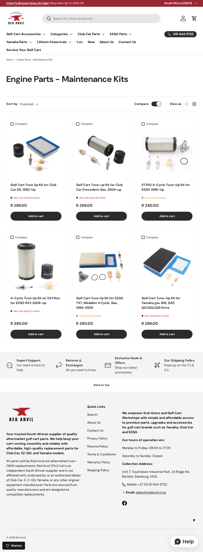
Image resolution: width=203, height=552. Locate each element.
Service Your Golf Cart (23, 50)
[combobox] (101, 18)
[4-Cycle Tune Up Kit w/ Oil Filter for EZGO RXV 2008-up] (36, 266)
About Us (107, 42)
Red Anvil (20, 537)
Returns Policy (97, 446)
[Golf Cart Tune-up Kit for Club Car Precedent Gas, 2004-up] (101, 153)
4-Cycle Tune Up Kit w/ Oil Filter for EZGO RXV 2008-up (35, 300)
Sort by (12, 104)
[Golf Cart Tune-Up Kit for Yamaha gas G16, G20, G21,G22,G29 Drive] (167, 266)
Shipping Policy (98, 470)
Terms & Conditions (101, 454)
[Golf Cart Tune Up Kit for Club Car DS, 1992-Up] (36, 153)
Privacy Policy (97, 438)
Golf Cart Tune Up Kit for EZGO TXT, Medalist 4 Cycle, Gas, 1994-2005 (99, 303)
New (91, 42)
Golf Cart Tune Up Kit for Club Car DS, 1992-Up (33, 187)
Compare (141, 104)
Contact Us (127, 42)
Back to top (101, 385)
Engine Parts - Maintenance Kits (35, 60)
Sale (80, 42)
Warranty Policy (98, 462)
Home (9, 60)
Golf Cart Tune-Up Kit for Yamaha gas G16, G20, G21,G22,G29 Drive (161, 303)
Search (92, 415)
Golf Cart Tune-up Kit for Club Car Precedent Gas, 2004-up (99, 187)
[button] (194, 18)
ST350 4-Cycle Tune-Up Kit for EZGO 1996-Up (166, 187)
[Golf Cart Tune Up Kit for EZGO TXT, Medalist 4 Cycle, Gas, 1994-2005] (101, 266)
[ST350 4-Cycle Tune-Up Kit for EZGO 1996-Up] (167, 153)
